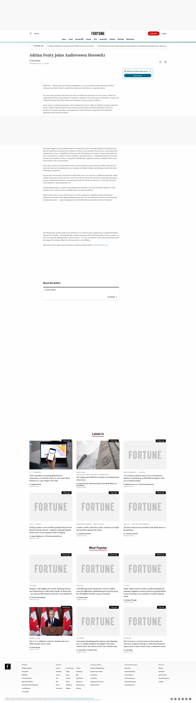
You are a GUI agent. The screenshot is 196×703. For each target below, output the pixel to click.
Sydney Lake (83, 597)
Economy (80, 638)
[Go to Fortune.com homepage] (98, 33)
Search (36, 33)
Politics (68, 681)
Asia (31, 524)
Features (78, 668)
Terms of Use (47, 698)
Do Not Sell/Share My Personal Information (85, 698)
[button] (64, 39)
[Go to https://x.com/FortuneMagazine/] (175, 699)
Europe (57, 685)
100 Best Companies (27, 668)
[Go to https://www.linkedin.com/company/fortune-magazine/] (179, 699)
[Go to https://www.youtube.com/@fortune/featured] (190, 699)
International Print (94, 685)
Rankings (121, 39)
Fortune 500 (79, 39)
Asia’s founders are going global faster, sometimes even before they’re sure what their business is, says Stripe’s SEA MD (49, 478)
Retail (67, 675)
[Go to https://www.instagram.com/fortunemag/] (183, 699)
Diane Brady (35, 647)
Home (64, 39)
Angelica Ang (36, 484)
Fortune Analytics (129, 675)
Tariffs (38, 524)
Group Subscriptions (130, 685)
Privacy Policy (93, 675)
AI (30, 472)
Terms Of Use (93, 678)
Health (127, 524)
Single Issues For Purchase (96, 681)
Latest (70, 39)
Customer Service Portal (96, 671)
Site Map (161, 681)
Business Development (130, 681)
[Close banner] (150, 71)
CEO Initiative (79, 678)
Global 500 (24, 675)
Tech (95, 39)
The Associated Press (146, 484)
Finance (88, 39)
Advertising (127, 668)
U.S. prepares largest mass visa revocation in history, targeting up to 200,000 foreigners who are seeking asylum (144, 478)
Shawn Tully (93, 650)
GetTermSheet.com (101, 245)
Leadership (103, 39)
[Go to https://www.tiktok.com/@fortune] (186, 699)
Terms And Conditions (164, 678)
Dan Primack (35, 61)
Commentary (79, 671)
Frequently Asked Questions (97, 668)
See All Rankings (26, 688)
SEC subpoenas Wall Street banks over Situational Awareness (97, 478)
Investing (80, 472)
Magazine (68, 688)
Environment (59, 688)
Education (78, 688)
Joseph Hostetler (85, 533)
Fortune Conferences (130, 678)
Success (33, 585)
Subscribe (153, 33)
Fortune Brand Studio (130, 671)
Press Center (162, 671)
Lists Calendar (25, 691)
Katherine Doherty (95, 483)
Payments (37, 472)
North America (130, 472)
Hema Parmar (83, 483)
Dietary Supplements (141, 524)
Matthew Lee (130, 484)
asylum (142, 472)
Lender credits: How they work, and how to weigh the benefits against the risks (97, 528)
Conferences (79, 681)
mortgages (99, 524)
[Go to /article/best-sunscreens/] (145, 507)
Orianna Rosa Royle (38, 597)
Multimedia (130, 39)
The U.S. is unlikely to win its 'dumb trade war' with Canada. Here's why (49, 642)
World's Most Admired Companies (30, 685)
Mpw (77, 675)
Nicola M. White (108, 483)
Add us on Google (137, 75)
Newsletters (35, 638)
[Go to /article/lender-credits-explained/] (97, 507)
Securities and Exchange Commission (92, 474)
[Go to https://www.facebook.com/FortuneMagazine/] (172, 699)
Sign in (164, 33)
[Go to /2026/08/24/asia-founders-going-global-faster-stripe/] (50, 455)
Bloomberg (80, 485)
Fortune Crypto (70, 668)
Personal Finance (84, 524)
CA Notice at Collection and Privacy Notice (67, 698)
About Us (161, 668)
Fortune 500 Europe (27, 678)
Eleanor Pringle (131, 600)
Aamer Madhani (37, 536)
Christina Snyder (132, 533)
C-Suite (127, 585)
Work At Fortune (163, 675)
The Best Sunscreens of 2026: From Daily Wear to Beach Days (144, 528)
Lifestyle (112, 39)
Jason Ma (82, 650)
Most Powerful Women (27, 681)
